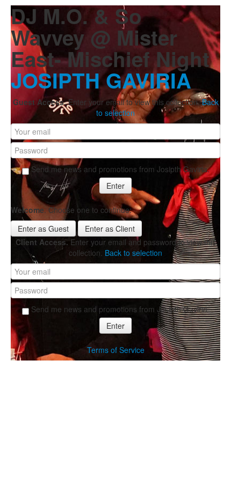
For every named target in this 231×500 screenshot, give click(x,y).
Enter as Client (110, 228)
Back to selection (133, 252)
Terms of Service (116, 349)
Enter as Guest (43, 228)
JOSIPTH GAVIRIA (101, 80)
